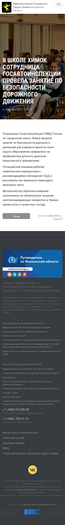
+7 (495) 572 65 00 (16, 409)
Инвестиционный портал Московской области (25, 331)
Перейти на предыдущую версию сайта (22, 364)
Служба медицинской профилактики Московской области (31, 372)
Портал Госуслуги (11, 396)
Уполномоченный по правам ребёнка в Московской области (32, 339)
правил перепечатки (27, 489)
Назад (16, 216)
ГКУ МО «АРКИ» (11, 392)
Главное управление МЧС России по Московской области (31, 388)
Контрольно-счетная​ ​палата (20, 433)
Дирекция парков (14, 443)
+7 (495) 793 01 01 (16, 418)
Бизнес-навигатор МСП (14, 335)
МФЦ (6, 448)
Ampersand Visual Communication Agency (39, 504)
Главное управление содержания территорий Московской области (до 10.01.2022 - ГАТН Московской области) (31, 402)
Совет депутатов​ (13, 438)
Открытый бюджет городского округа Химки (31, 453)
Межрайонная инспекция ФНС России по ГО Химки (28, 368)
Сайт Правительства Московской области (23, 323)
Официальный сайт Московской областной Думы (27, 327)
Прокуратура (9, 377)
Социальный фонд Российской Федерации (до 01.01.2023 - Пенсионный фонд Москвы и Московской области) (32, 345)
